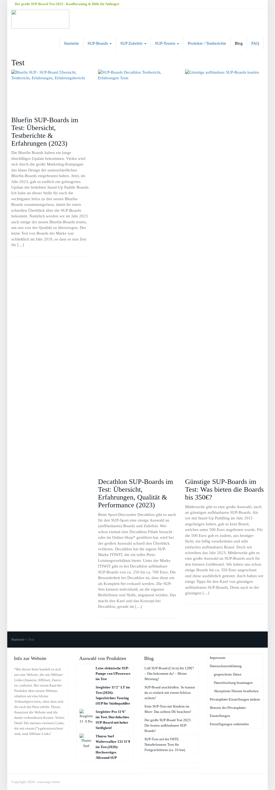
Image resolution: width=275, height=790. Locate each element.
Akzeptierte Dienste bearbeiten (236, 691)
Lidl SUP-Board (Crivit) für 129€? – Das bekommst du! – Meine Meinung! (169, 673)
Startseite (71, 43)
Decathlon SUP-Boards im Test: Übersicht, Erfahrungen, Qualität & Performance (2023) (135, 493)
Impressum (217, 658)
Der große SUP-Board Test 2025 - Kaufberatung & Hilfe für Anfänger (67, 4)
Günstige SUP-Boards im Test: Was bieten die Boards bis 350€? (224, 489)
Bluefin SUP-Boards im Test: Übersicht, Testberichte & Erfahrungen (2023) (44, 131)
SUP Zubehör (132, 43)
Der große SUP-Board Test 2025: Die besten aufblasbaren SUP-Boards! (168, 725)
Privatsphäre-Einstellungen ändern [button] (235, 699)
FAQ (255, 43)
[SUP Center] (40, 19)
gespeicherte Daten (227, 674)
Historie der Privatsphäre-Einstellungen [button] (228, 712)
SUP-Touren (165, 43)
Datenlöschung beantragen (233, 683)
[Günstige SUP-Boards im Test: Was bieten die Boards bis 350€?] (224, 271)
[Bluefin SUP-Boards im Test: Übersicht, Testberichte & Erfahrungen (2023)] (50, 90)
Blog (239, 43)
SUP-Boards (98, 43)
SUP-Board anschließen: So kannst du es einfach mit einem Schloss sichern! (169, 692)
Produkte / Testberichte (207, 43)
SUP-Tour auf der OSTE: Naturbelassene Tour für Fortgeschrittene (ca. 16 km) (164, 744)
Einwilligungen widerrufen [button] (229, 724)
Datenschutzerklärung (226, 666)
